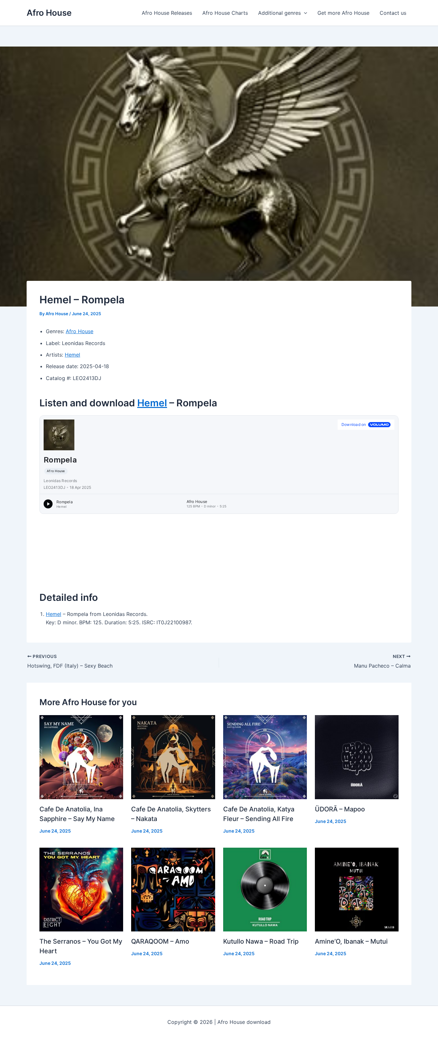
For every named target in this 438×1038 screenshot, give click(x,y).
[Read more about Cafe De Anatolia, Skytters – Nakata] (173, 756)
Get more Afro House (343, 13)
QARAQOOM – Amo (160, 941)
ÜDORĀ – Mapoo (340, 809)
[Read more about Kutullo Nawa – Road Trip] (265, 889)
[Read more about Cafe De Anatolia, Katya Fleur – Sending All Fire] (265, 756)
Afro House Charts (225, 13)
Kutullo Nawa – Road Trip (261, 941)
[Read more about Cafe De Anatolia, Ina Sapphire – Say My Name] (81, 756)
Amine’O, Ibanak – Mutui (351, 941)
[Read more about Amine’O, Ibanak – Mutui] (357, 889)
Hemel (72, 354)
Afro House (49, 13)
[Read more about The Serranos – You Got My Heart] (81, 889)
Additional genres (279, 13)
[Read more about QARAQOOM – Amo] (173, 889)
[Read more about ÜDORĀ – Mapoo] (357, 756)
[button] (304, 13)
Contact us (393, 13)
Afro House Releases (167, 13)
